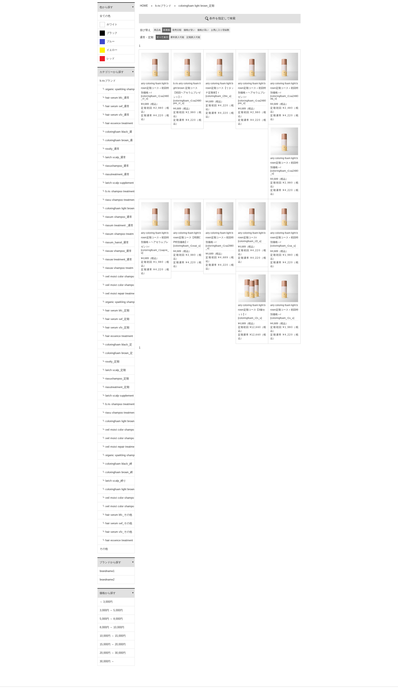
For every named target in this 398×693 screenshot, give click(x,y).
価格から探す (108, 593)
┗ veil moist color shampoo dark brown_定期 (118, 440)
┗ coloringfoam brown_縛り (117, 474)
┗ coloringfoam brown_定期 (117, 354)
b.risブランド (108, 80)
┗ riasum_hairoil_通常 (115, 242)
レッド (110, 58)
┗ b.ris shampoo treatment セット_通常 (118, 193)
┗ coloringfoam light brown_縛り (118, 491)
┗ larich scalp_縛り (114, 480)
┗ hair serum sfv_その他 (117, 531)
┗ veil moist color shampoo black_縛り (118, 499)
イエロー (111, 49)
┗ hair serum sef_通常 (115, 106)
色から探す (106, 7)
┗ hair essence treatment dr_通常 (117, 125)
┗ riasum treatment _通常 (117, 225)
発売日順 (176, 30)
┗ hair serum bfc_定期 (115, 310)
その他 (104, 548)
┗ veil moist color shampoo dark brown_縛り (118, 508)
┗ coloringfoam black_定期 (117, 346)
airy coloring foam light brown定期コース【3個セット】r (252, 310)
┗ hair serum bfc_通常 (115, 97)
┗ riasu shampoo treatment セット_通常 (118, 201)
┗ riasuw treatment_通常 (117, 259)
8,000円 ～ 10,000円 (112, 627)
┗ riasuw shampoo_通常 (117, 250)
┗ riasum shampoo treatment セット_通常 (118, 235)
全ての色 (105, 15)
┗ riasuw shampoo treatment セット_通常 (117, 269)
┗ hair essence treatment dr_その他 (117, 542)
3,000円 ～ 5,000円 (111, 610)
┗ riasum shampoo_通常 (117, 216)
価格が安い (189, 30)
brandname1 (107, 571)
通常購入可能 (177, 37)
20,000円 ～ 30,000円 (113, 652)
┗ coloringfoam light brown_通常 (118, 210)
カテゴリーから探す (112, 71)
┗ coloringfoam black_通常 (117, 133)
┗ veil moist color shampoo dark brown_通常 (118, 286)
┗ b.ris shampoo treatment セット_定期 (118, 406)
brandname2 (107, 579)
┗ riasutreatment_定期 (115, 387)
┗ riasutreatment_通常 (115, 174)
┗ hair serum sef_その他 (117, 523)
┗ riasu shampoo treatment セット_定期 (118, 414)
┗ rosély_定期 (110, 361)
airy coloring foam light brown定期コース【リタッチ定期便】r (220, 88)
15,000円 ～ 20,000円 (113, 644)
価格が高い (203, 30)
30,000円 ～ (107, 661)
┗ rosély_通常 (110, 148)
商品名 (157, 30)
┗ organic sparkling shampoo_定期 (118, 303)
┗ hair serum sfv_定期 (115, 327)
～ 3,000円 (106, 601)
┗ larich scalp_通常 (114, 157)
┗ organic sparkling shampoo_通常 (118, 91)
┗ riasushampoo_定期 (115, 378)
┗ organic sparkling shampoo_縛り (118, 457)
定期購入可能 (193, 37)
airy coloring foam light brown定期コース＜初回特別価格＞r (155, 88)
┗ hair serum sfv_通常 (115, 114)
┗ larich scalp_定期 (114, 370)
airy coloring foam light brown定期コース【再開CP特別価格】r (187, 237)
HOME (144, 5)
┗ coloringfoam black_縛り (117, 465)
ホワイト (111, 24)
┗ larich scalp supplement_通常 (118, 184)
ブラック (111, 32)
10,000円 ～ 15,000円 (113, 635)
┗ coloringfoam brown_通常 (117, 142)
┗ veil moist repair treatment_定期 (118, 448)
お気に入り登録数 (220, 30)
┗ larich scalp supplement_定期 (118, 397)
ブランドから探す (110, 562)
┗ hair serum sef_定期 (115, 319)
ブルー (110, 41)
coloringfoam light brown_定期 (196, 5)
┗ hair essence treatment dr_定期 (117, 337)
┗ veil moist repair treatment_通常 (118, 295)
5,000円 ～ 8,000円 (111, 618)
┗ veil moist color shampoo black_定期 (118, 431)
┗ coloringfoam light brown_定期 (118, 423)
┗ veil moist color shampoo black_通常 (118, 278)
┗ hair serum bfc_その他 (117, 514)
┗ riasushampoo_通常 (115, 165)
